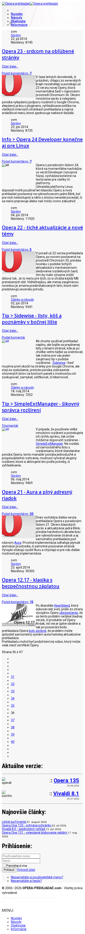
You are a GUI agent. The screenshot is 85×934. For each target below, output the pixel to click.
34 (13, 698)
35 (13, 705)
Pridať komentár (13, 337)
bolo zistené (37, 631)
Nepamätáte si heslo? (26, 881)
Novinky (17, 14)
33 (13, 691)
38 (13, 727)
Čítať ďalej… (10, 66)
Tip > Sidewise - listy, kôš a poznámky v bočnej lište (32, 318)
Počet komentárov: (17, 73)
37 (13, 720)
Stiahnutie (18, 21)
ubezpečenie (68, 613)
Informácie (19, 25)
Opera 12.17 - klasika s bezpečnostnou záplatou (30, 583)
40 (13, 742)
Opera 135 (66, 780)
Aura (17, 542)
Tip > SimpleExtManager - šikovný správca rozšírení (40, 407)
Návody (16, 17)
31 (13, 677)
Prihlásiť (9, 870)
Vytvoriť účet (26, 870)
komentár (10, 425)
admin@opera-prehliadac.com (24, 902)
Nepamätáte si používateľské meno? (37, 877)
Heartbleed (62, 605)
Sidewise (59, 363)
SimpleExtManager (49, 443)
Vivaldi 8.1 (66, 793)
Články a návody (22, 299)
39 (13, 734)
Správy (16, 35)
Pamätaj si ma (16, 865)
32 (13, 684)
